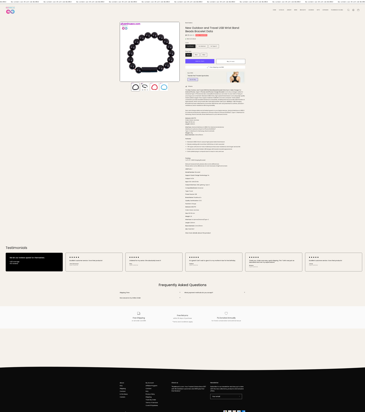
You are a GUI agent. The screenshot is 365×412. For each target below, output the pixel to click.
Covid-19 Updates (152, 405)
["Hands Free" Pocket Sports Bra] (235, 77)
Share (190, 86)
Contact (123, 391)
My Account (150, 383)
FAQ (121, 386)
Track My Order (151, 400)
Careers (122, 397)
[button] (289, 10)
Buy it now (231, 61)
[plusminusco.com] (10, 10)
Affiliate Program (151, 386)
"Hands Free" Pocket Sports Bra (198, 76)
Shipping (123, 388)
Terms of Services (152, 402)
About (122, 383)
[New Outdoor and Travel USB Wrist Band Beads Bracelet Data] (135, 87)
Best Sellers (188, 23)
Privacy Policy (150, 394)
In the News (124, 394)
